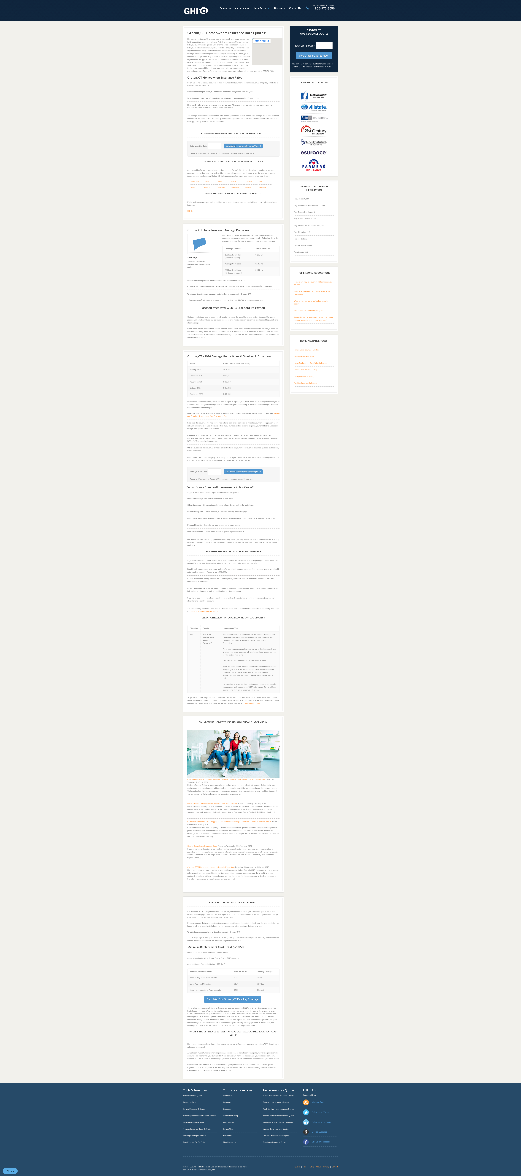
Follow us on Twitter (320, 1112)
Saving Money (228, 1129)
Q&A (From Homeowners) (304, 376)
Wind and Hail (228, 1122)
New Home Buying (230, 1116)
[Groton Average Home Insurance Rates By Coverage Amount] (199, 244)
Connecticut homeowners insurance (204, 611)
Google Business (319, 1132)
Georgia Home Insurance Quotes (276, 1102)
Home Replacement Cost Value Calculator (310, 363)
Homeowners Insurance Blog (305, 370)
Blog (312, 1167)
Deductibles (227, 1096)
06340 (189, 211)
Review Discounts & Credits (194, 1109)
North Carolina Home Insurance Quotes (278, 1109)
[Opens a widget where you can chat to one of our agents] (10, 1171)
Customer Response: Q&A (193, 1122)
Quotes (297, 1167)
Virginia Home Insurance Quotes (276, 1129)
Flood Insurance (229, 1142)
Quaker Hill (221, 187)
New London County (252, 703)
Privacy (326, 1167)
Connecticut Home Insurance (235, 8)
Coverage (227, 1102)
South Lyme (195, 181)
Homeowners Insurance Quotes (306, 350)
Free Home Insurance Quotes (274, 1142)
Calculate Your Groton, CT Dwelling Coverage (233, 999)
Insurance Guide (189, 1102)
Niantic (193, 187)
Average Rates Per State (304, 357)
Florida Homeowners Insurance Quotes (278, 1096)
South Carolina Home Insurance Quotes (278, 1116)
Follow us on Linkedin (321, 1122)
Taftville (206, 181)
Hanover (207, 187)
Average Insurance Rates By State (197, 1129)
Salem (220, 181)
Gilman (233, 181)
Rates (305, 1167)
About (318, 1167)
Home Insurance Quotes (192, 1096)
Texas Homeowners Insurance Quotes (278, 1122)
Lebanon (248, 187)
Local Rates (260, 8)
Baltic (260, 181)
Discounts (279, 8)
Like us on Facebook (321, 1142)
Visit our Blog (317, 1102)
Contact (335, 1167)
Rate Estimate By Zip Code (194, 1142)
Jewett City (262, 187)
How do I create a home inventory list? (309, 311)
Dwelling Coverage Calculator (305, 383)
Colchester (248, 181)
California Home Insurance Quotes (276, 1136)
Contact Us (295, 8)
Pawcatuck (235, 187)
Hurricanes (227, 1136)
